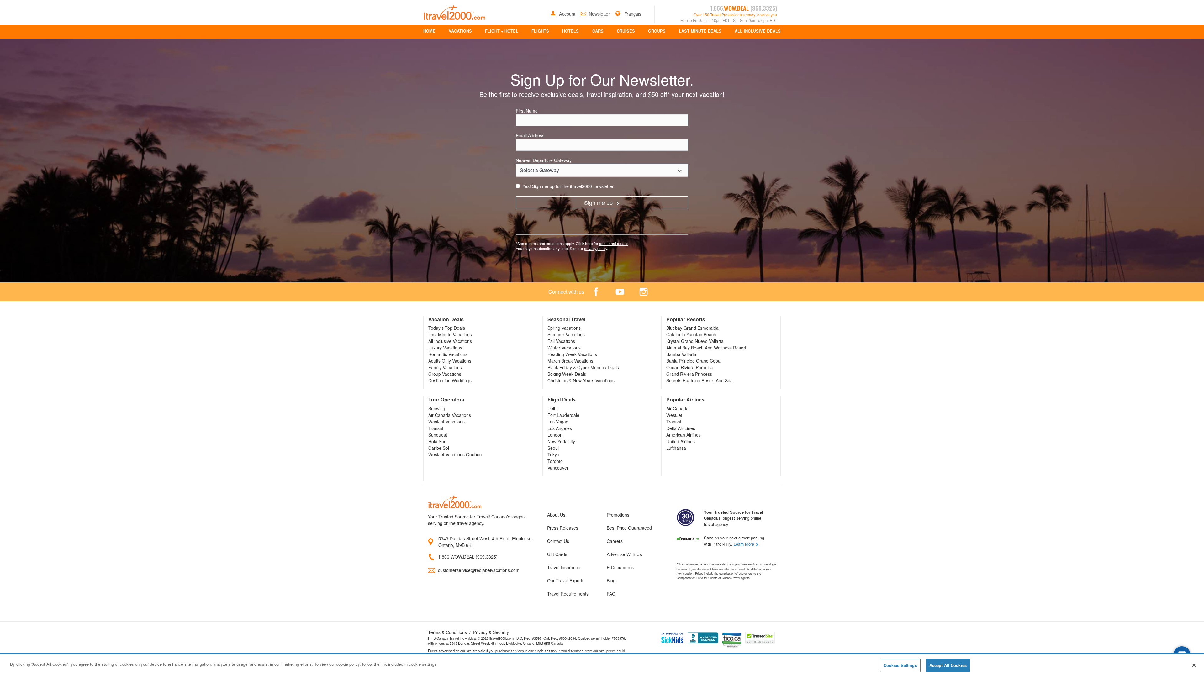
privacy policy (595, 248)
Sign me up (598, 202)
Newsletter (600, 13)
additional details (613, 243)
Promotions (618, 515)
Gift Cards (557, 554)
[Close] (1194, 665)
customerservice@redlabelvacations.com (479, 570)
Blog (611, 580)
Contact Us (558, 541)
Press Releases (562, 528)
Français (632, 13)
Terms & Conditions (447, 632)
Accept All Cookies (948, 665)
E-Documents (620, 567)
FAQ (611, 593)
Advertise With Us (624, 554)
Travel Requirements (568, 593)
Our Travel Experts (565, 580)
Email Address (530, 135)
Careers (615, 541)
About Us (556, 515)
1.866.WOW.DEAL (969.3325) (468, 557)
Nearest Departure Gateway (544, 160)
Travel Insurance (563, 567)
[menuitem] (429, 32)
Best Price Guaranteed (629, 528)
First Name (527, 111)
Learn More (744, 544)
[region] (602, 666)
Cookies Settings (900, 665)
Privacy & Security (491, 632)
